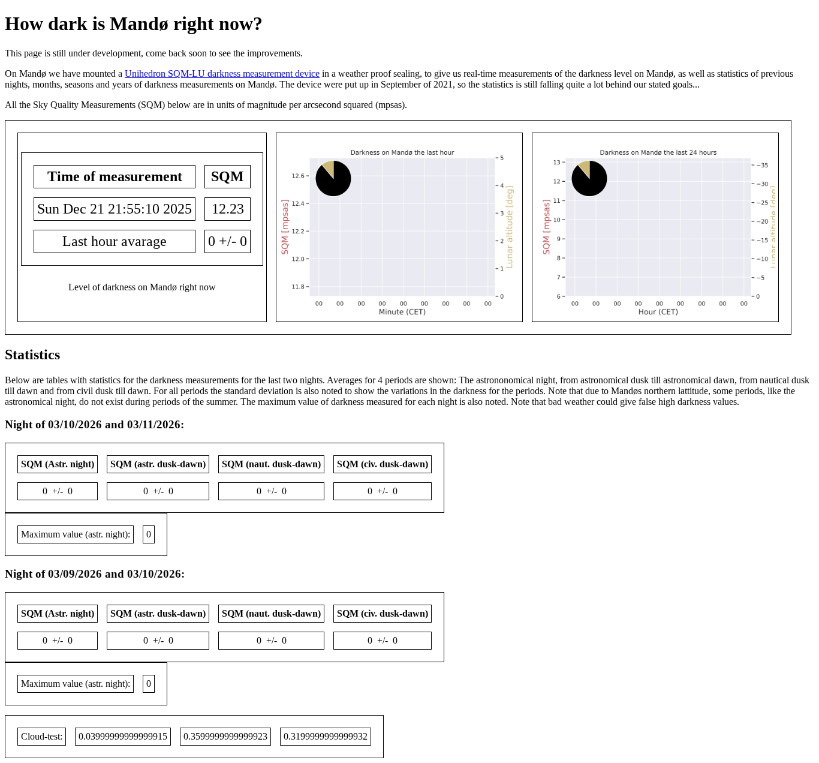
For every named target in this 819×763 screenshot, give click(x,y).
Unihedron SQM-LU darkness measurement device (222, 73)
